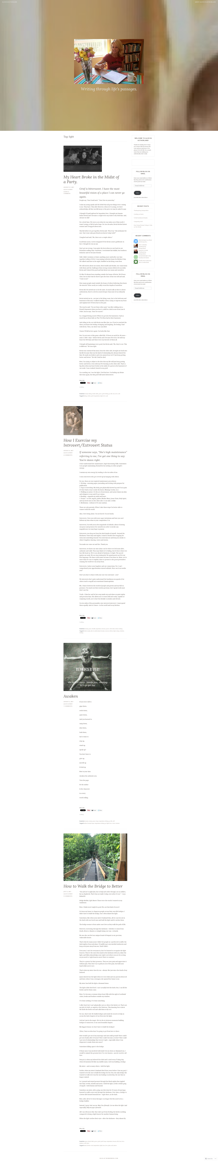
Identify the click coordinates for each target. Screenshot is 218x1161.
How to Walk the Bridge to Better (93, 886)
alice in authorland (95, 631)
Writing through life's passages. (109, 88)
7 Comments (68, 706)
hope (97, 821)
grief (103, 393)
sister (87, 1143)
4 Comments (68, 455)
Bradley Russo (142, 260)
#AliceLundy (87, 631)
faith (97, 393)
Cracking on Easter (139, 214)
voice (113, 823)
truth (113, 628)
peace (107, 628)
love (116, 393)
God (92, 1145)
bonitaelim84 (142, 256)
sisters (115, 1145)
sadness (81, 1143)
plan (109, 1145)
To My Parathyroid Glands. (141, 218)
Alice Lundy (68, 189)
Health (93, 628)
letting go (107, 393)
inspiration (97, 396)
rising (117, 631)
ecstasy (90, 821)
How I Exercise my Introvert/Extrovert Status (88, 443)
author (85, 823)
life (111, 393)
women (117, 823)
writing (120, 628)
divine (111, 631)
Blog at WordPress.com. (109, 1158)
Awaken (71, 696)
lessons (104, 628)
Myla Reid (141, 240)
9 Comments (68, 896)
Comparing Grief (138, 221)
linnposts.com (142, 250)
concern (107, 631)
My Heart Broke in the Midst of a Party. (91, 179)
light (101, 396)
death (93, 393)
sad (107, 396)
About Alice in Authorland (205, 2)
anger (85, 1141)
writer (116, 628)
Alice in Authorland (9, 2)
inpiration (98, 628)
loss (114, 393)
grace (100, 393)
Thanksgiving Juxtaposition (141, 210)
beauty (86, 393)
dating (90, 393)
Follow (137, 193)
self (119, 393)
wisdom (122, 631)
